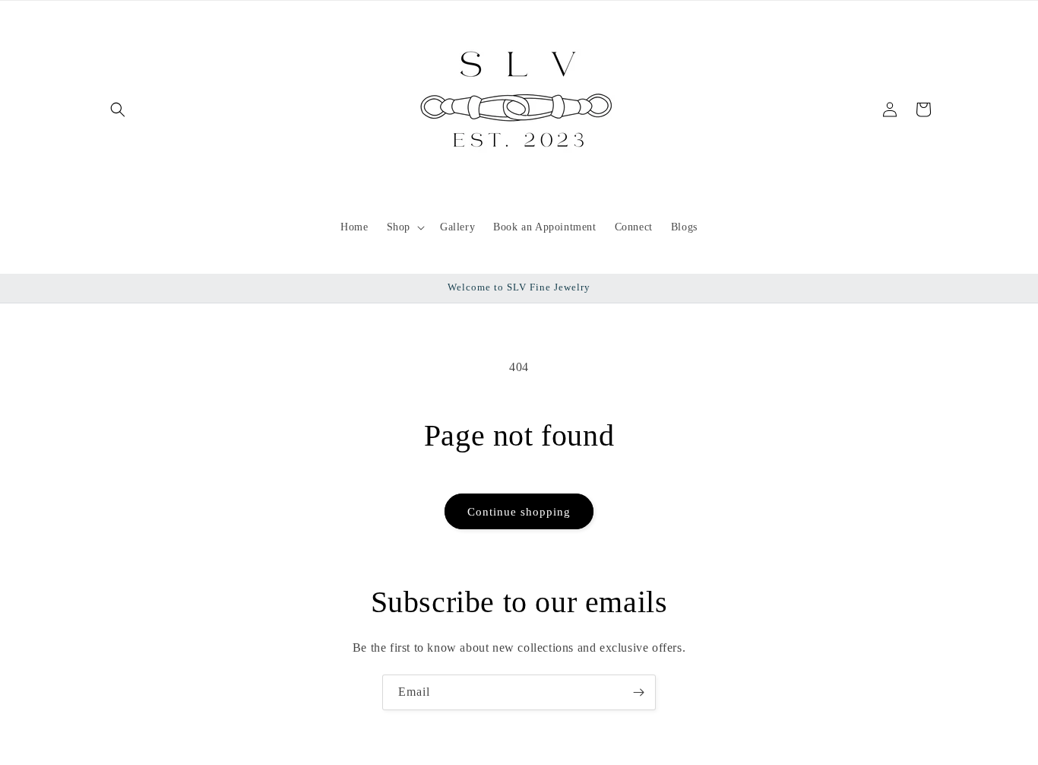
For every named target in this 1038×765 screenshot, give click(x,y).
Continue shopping (519, 512)
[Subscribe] (638, 692)
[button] (117, 109)
